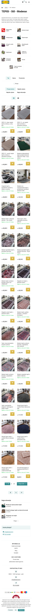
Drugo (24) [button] (21, 483)
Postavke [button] (10, 610)
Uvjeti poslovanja (16, 546)
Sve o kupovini (16, 557)
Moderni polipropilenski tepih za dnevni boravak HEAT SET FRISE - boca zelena (23, 156)
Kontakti (16, 553)
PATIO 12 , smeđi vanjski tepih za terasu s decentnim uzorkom (7, 155)
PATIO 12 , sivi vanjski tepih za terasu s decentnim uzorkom (22, 124)
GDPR (16, 548)
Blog (16, 550)
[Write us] (16, 582)
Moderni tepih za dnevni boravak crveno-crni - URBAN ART (7, 282)
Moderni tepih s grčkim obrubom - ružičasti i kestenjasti (23, 313)
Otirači (23, 59)
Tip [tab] (8, 78)
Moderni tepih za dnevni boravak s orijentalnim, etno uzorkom (23, 345)
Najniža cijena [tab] (21, 89)
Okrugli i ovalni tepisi (9, 45)
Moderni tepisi (25, 30)
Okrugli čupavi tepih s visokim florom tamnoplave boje (22, 438)
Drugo (15, 521)
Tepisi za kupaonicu (24, 52)
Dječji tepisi (9, 52)
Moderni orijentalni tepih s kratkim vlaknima (23, 375)
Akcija (16, 83)
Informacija (16, 544)
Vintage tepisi (9, 37)
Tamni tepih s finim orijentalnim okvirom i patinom (22, 220)
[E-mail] (16, 577)
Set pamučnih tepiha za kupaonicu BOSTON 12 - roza (23, 469)
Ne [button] (15, 610)
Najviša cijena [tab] (10, 92)
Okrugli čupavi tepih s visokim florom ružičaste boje (7, 438)
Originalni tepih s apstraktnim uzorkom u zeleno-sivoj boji (7, 187)
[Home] (5, 2)
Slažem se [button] (21, 610)
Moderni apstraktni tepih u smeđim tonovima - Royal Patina (23, 251)
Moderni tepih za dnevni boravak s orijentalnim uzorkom (7, 376)
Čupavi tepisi (25, 37)
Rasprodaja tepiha (9, 30)
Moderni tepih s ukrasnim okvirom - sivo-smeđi (7, 219)
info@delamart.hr (8, 532)
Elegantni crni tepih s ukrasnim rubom (22, 281)
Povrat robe (16, 559)
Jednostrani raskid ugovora (16, 561)
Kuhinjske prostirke (8, 59)
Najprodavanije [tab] (21, 92)
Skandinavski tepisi (25, 45)
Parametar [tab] (22, 78)
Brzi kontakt (7, 534)
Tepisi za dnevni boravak (18, 67)
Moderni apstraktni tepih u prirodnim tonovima (7, 250)
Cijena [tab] (14, 78)
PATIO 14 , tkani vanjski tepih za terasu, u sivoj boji (7, 124)
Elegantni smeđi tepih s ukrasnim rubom (7, 312)
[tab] (13, 98)
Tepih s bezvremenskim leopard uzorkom (7, 344)
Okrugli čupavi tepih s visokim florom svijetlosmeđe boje (6, 469)
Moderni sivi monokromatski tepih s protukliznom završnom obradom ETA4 (23, 188)
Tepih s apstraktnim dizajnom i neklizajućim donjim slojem (7, 407)
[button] (12, 131)
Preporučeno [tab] (10, 89)
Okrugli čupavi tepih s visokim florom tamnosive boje (23, 407)
